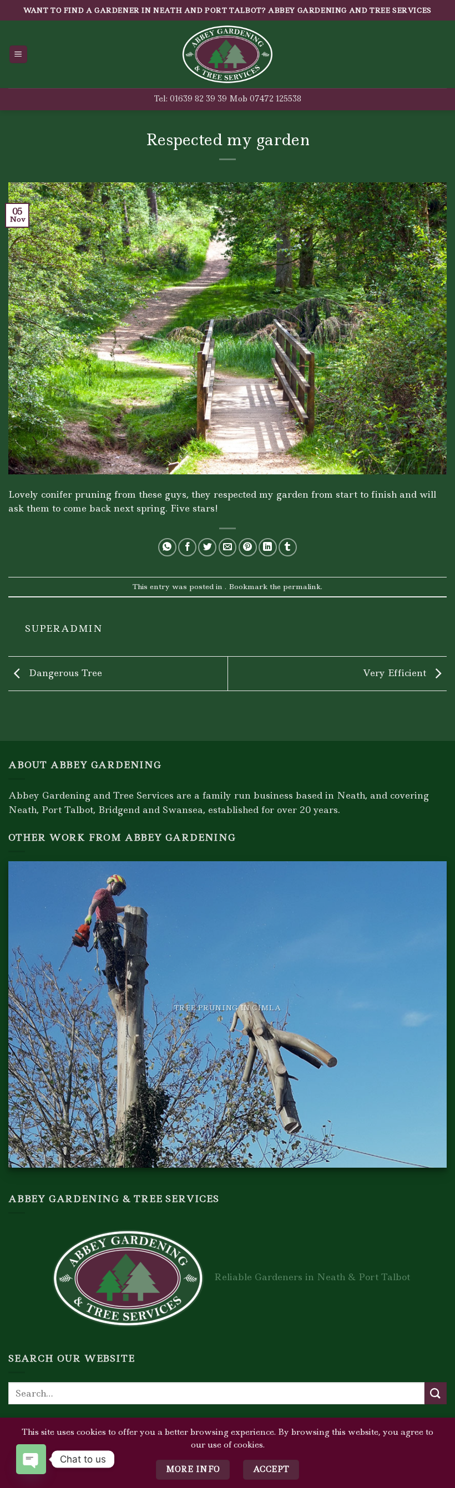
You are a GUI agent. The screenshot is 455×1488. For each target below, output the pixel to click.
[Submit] (435, 1393)
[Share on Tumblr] (288, 547)
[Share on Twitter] (207, 547)
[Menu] (18, 54)
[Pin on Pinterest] (248, 547)
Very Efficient (396, 673)
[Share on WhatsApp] (167, 547)
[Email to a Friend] (228, 547)
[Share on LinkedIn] (268, 547)
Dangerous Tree (64, 673)
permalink (302, 586)
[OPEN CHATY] (31, 1459)
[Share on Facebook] (187, 547)
